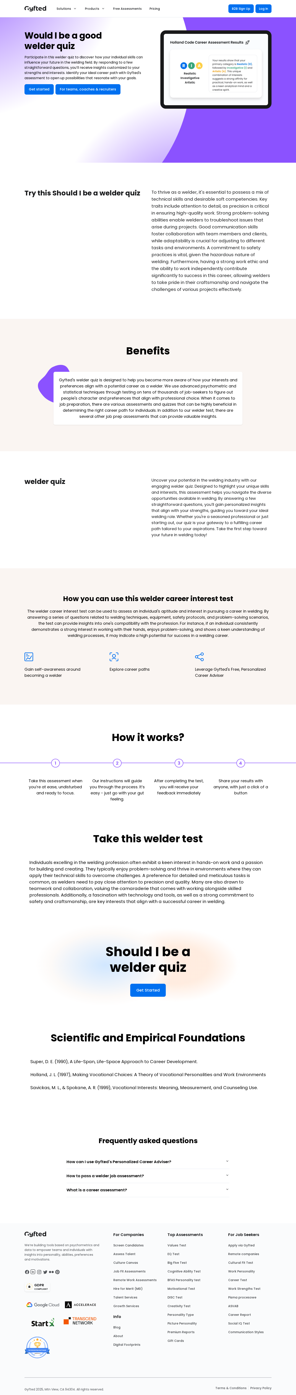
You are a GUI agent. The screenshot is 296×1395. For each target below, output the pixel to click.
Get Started (148, 990)
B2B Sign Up (241, 9)
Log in (263, 9)
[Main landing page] (37, 8)
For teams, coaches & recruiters (88, 89)
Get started (39, 89)
